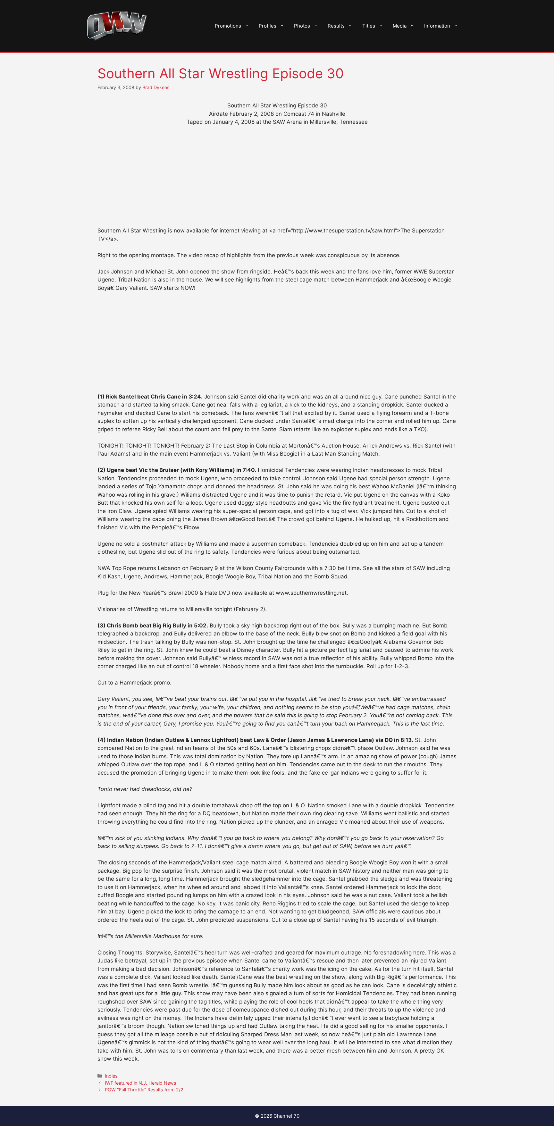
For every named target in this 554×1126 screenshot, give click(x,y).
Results (336, 26)
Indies (111, 1076)
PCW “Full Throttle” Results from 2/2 (144, 1089)
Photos (302, 26)
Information (437, 26)
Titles (368, 26)
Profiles (267, 26)
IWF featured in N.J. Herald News (140, 1083)
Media (400, 26)
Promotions (228, 26)
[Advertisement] (277, 179)
